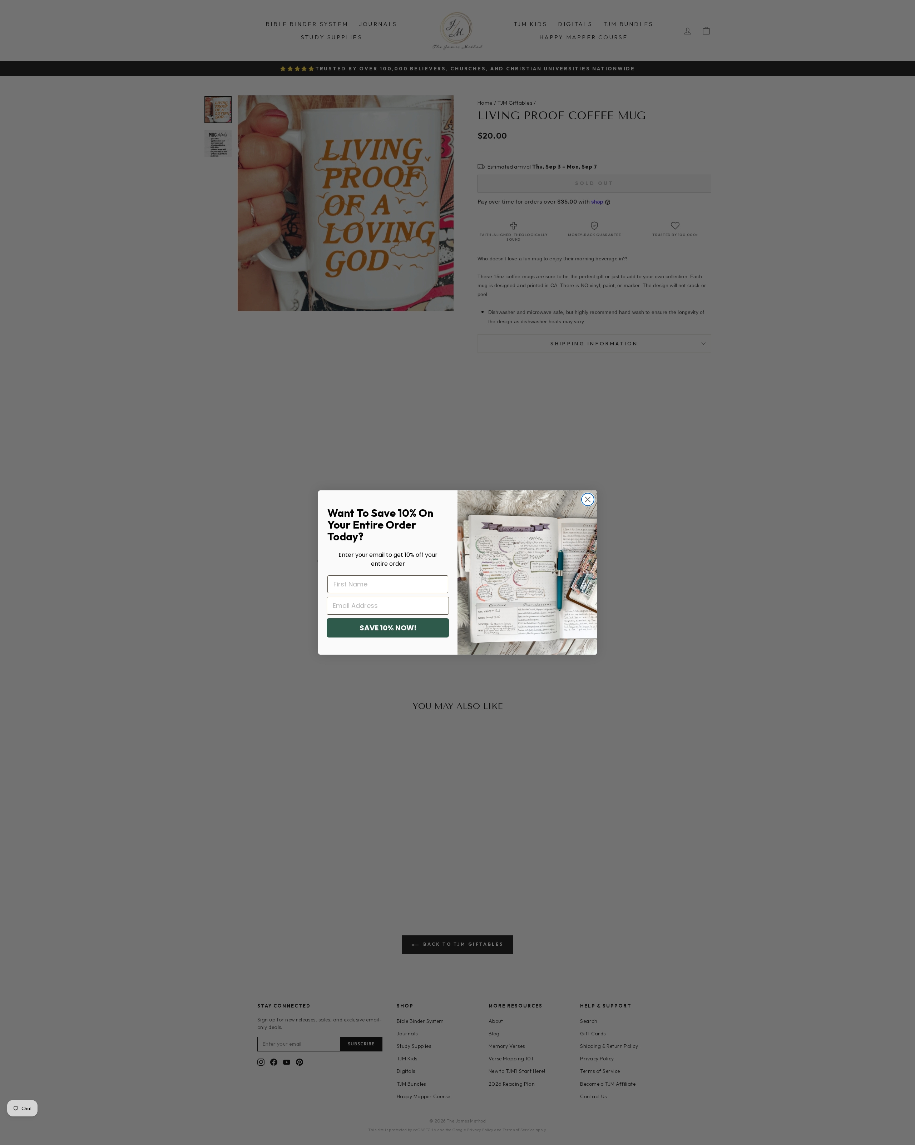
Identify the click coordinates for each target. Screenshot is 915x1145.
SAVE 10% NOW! (388, 628)
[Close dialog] (588, 499)
